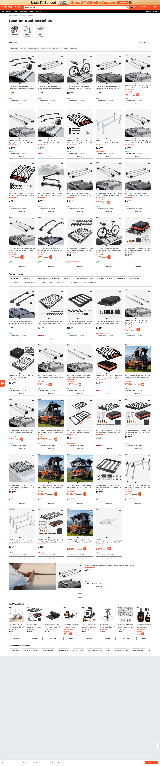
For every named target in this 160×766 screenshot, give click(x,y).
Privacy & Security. (62, 762)
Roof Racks (30, 15)
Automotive (15, 15)
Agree (151, 762)
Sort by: (142, 43)
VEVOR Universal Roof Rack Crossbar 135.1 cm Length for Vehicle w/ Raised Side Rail (109, 565)
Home (10, 15)
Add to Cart (22, 104)
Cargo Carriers (23, 15)
